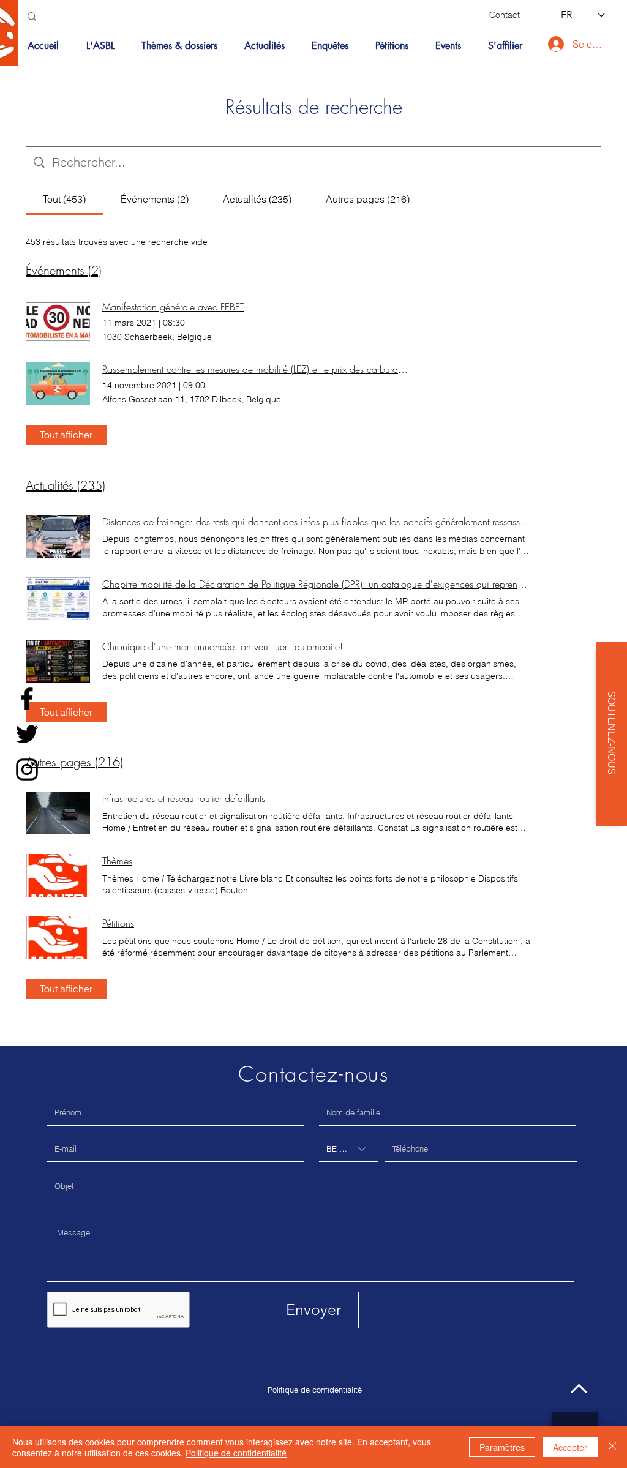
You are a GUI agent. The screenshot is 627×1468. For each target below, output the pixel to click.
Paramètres (502, 1447)
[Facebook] (27, 698)
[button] (183, 46)
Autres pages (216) (74, 762)
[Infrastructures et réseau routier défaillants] (58, 813)
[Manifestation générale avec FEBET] (58, 321)
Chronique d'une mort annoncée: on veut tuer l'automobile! (222, 646)
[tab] (64, 199)
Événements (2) (64, 270)
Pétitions (118, 923)
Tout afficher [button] (66, 435)
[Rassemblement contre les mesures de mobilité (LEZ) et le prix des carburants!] (58, 383)
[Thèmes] (58, 875)
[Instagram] (27, 769)
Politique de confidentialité (315, 1390)
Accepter (570, 1447)
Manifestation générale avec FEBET (173, 306)
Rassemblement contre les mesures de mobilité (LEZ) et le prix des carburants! (255, 369)
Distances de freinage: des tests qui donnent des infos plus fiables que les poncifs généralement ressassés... (316, 521)
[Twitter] (27, 734)
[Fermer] (612, 1447)
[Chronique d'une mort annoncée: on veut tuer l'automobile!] (58, 661)
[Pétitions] (58, 937)
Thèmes (117, 860)
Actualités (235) (65, 485)
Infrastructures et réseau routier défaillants (183, 798)
